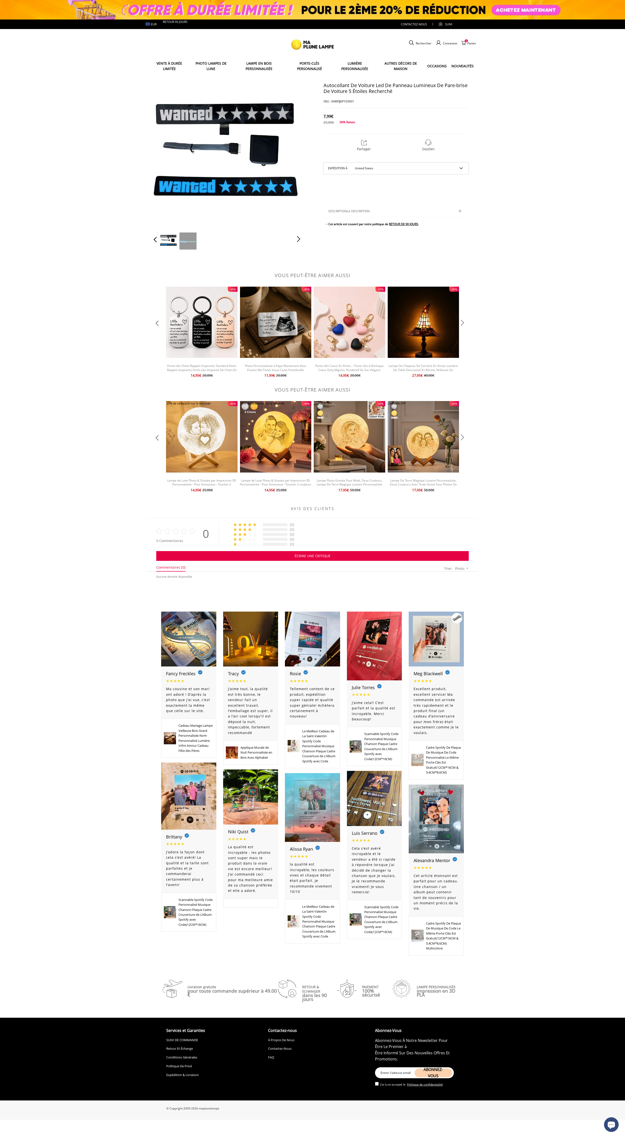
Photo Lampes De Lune (211, 66)
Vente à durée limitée (169, 66)
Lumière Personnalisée (354, 66)
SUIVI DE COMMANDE (182, 1040)
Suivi (448, 24)
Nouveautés (462, 66)
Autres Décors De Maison (401, 66)
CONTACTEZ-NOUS (414, 24)
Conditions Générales (181, 1057)
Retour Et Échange (179, 1048)
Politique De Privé (179, 1066)
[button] (165, 154)
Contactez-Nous (280, 1048)
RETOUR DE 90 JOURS (403, 224)
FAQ (271, 1057)
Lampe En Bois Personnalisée (259, 66)
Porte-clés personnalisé (309, 66)
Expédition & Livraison (182, 1075)
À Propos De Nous (281, 1040)
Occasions (437, 66)
